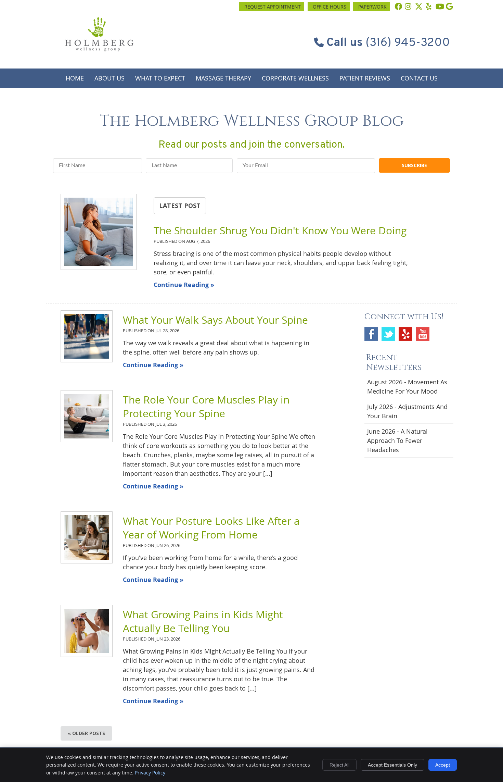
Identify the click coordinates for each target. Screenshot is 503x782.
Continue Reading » (184, 285)
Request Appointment (272, 6)
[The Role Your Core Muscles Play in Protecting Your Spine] (87, 416)
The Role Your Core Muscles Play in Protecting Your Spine (206, 406)
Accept (442, 765)
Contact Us (419, 78)
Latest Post (180, 205)
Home (75, 78)
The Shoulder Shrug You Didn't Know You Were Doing (280, 230)
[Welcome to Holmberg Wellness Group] (99, 49)
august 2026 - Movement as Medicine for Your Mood (407, 386)
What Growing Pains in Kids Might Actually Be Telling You (203, 621)
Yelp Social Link (405, 334)
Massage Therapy (223, 78)
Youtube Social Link (422, 334)
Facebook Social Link (371, 334)
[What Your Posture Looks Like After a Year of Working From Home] (87, 537)
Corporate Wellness (295, 78)
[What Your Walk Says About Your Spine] (87, 336)
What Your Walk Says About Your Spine (215, 320)
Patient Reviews (364, 78)
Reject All (339, 765)
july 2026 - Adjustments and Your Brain (407, 411)
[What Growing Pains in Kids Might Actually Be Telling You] (87, 631)
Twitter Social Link (388, 334)
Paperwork (372, 6)
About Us (109, 78)
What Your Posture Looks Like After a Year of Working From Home (211, 528)
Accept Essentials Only (392, 765)
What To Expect (160, 78)
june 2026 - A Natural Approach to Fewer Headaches (397, 440)
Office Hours (329, 6)
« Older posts (86, 733)
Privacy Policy (150, 772)
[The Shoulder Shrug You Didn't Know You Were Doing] (99, 233)
